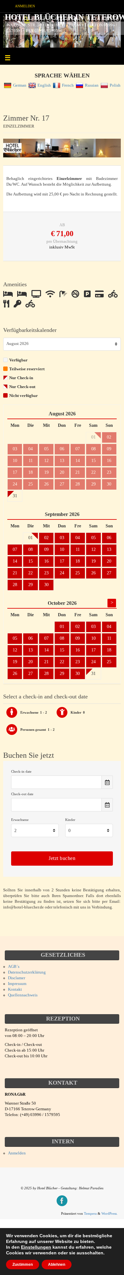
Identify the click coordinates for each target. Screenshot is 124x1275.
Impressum (17, 983)
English (44, 85)
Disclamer (16, 978)
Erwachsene (20, 820)
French (68, 85)
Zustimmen (22, 1264)
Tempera (90, 1213)
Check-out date (22, 794)
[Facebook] (62, 1200)
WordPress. (109, 1213)
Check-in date (21, 771)
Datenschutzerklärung (27, 972)
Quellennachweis (23, 995)
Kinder (70, 820)
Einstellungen (36, 1247)
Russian (92, 85)
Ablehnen (56, 1264)
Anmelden (25, 6)
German (19, 85)
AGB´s (13, 966)
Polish (115, 85)
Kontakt (15, 989)
